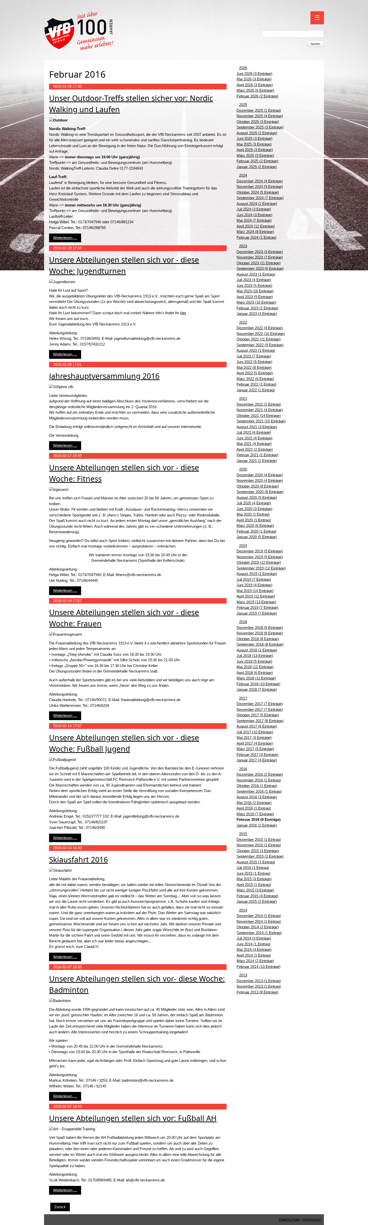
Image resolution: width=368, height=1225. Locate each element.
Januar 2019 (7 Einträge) (257, 613)
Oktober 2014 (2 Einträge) (258, 927)
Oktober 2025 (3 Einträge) (258, 122)
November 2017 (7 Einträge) (260, 709)
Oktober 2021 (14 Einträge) (259, 415)
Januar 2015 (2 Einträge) (257, 901)
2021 (243, 398)
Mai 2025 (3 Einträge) (254, 144)
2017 (243, 698)
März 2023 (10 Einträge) (256, 302)
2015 (243, 834)
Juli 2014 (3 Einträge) (254, 938)
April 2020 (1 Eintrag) (254, 520)
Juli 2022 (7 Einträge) (254, 356)
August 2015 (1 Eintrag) (256, 862)
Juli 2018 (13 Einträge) (255, 655)
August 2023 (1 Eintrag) (256, 274)
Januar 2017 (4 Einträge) (257, 760)
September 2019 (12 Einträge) (261, 568)
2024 (243, 175)
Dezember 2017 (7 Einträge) (260, 704)
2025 (243, 104)
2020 (243, 469)
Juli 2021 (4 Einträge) (254, 432)
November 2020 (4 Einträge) (260, 480)
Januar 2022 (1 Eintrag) (256, 390)
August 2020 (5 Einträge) (257, 497)
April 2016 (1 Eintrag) (254, 808)
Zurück (60, 1207)
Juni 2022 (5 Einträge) (254, 362)
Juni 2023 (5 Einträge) (254, 285)
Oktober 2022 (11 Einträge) (259, 339)
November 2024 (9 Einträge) (260, 186)
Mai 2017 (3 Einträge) (254, 737)
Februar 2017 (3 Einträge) (257, 754)
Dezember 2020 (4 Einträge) (260, 475)
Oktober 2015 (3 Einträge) (258, 851)
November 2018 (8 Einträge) (260, 633)
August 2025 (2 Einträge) (257, 133)
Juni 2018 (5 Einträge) (254, 661)
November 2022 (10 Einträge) (261, 333)
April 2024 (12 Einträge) (256, 226)
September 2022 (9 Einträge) (260, 345)
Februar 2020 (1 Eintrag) (256, 531)
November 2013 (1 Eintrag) (259, 986)
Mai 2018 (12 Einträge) (255, 667)
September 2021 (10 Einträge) (261, 421)
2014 (243, 910)
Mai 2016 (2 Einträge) (254, 803)
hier (183, 313)
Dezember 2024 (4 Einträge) (260, 181)
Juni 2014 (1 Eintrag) (253, 944)
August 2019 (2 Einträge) (257, 574)
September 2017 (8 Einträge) (260, 721)
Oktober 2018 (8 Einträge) (258, 639)
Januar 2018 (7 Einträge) (257, 689)
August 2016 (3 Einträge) (257, 797)
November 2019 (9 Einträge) (260, 557)
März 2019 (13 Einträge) (256, 602)
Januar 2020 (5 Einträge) (257, 537)
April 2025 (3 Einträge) (255, 150)
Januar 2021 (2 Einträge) (257, 461)
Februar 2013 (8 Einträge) (257, 992)
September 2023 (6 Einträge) (260, 268)
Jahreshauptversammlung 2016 (104, 376)
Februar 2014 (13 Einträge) (258, 966)
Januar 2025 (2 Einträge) (257, 167)
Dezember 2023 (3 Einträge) (260, 252)
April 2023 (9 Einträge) (255, 297)
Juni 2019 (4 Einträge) (254, 585)
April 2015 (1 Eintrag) (254, 884)
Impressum (312, 1219)
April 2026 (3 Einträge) (255, 85)
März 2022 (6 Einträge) (255, 379)
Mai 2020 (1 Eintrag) (253, 514)
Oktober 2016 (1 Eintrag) (257, 786)
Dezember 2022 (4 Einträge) (260, 328)
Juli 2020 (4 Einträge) (254, 503)
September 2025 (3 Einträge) (260, 127)
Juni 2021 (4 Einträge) (254, 438)
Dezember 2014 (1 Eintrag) (259, 916)
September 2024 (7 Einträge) (260, 198)
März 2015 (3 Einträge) (255, 890)
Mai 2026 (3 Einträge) (254, 79)
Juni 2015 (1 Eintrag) (253, 873)
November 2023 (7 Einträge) (260, 257)
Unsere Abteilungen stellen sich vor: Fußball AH (133, 1118)
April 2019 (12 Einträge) (256, 596)
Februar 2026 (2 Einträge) (257, 96)
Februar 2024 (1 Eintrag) (256, 237)
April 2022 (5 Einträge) (255, 373)
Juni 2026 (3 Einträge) (254, 73)
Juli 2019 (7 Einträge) (254, 579)
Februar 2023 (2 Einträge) (257, 308)
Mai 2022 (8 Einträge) (254, 367)
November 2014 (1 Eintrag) (259, 921)
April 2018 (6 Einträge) (255, 673)
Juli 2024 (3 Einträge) (254, 209)
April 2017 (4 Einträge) (255, 743)
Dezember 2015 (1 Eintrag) (259, 839)
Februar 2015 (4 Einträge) (257, 896)
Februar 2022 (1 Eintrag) (256, 384)
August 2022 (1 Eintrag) (256, 350)
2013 (243, 975)
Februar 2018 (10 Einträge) (258, 684)
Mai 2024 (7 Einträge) (254, 220)
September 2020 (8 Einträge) (260, 492)
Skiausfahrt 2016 (78, 859)
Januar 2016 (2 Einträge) (257, 825)
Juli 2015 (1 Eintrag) (253, 867)
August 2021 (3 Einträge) (257, 427)
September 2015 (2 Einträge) (260, 856)
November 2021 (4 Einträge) (260, 410)
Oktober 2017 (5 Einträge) (258, 715)
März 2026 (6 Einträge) (255, 90)
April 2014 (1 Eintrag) (254, 955)
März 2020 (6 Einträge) (255, 525)
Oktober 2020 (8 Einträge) (258, 486)
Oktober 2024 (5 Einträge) (258, 192)
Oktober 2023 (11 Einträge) (259, 263)
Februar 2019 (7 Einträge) (257, 607)
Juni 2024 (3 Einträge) (254, 215)
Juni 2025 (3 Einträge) (254, 138)
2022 (243, 322)
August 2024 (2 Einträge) (257, 203)
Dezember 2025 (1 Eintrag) (259, 110)
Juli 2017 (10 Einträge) (255, 732)
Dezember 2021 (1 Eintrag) (259, 404)
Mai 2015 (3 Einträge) (254, 879)
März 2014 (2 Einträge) (255, 961)
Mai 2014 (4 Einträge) (254, 949)
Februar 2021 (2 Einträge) (257, 455)
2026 (243, 68)
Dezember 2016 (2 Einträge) (260, 774)
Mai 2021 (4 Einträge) (254, 443)
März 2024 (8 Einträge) (255, 232)
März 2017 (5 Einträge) (255, 749)
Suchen (315, 43)
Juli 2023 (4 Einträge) (254, 280)
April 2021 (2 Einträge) (255, 449)
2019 (243, 545)
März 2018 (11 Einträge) (256, 678)
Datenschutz (289, 1219)
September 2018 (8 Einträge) (260, 644)
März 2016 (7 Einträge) (255, 814)
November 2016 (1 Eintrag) (259, 780)
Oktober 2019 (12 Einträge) (259, 562)
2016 (243, 769)
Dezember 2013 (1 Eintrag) (259, 981)
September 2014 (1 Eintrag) (259, 933)
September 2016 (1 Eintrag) (259, 791)
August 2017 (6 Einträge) (257, 726)
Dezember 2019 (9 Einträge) (260, 551)
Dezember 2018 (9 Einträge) (260, 627)
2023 (243, 246)
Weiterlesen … (65, 238)
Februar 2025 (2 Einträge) (257, 161)
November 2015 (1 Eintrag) (259, 845)
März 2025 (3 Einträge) (255, 155)
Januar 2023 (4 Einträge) (257, 313)
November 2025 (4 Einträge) (260, 116)
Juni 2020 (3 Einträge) (254, 509)
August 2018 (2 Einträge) (257, 650)
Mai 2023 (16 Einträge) (255, 291)
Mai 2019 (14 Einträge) (255, 591)
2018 (243, 622)
